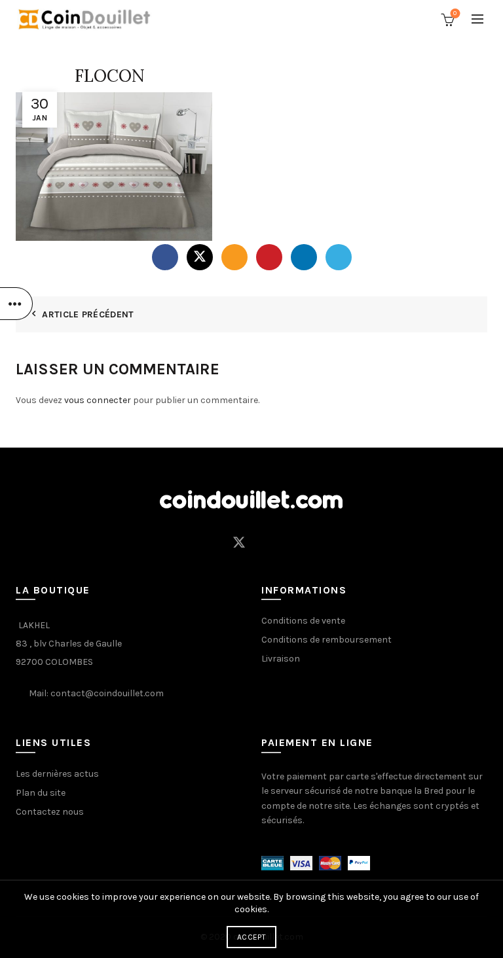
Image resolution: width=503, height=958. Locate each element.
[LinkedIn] (304, 257)
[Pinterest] (269, 257)
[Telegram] (339, 257)
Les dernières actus (57, 773)
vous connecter (97, 400)
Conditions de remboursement (326, 639)
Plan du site (40, 792)
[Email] (234, 257)
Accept (251, 937)
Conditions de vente (303, 620)
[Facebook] (165, 257)
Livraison (280, 658)
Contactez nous (50, 811)
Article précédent (88, 314)
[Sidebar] (16, 303)
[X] (200, 257)
